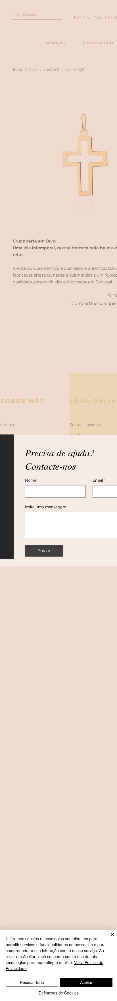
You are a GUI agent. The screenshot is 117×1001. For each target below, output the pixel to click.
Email (99, 480)
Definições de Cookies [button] (59, 993)
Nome (32, 480)
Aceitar (86, 982)
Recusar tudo (32, 982)
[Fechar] (109, 938)
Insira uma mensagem (45, 507)
